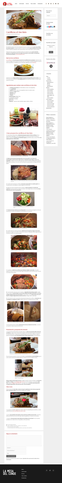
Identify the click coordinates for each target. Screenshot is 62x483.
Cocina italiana (50, 90)
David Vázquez (49, 117)
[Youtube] (56, 4)
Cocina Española (10, 424)
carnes (8, 425)
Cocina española (50, 89)
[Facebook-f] (46, 4)
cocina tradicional (24, 425)
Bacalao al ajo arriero (50, 118)
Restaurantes (40, 3)
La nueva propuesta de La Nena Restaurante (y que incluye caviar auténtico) (19, 427)
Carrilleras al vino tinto (13, 425)
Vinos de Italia (50, 102)
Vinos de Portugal (50, 103)
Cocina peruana (50, 93)
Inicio (16, 3)
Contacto (49, 79)
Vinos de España (50, 100)
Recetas (27, 3)
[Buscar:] (51, 15)
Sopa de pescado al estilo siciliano (13, 426)
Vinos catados (33, 3)
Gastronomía (21, 3)
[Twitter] (49, 4)
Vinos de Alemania (50, 106)
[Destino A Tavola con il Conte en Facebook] (51, 27)
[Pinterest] (51, 4)
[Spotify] (58, 4)
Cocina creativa (50, 97)
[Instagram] (53, 4)
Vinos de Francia (50, 105)
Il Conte (48, 77)
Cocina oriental (50, 92)
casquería (19, 425)
